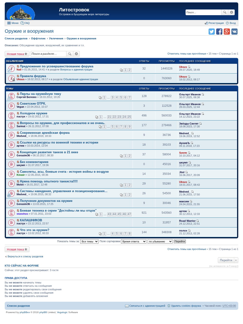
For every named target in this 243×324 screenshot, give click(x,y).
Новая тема (15, 54)
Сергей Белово (27, 97)
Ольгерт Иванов (190, 94)
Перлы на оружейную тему (40, 94)
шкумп (21, 165)
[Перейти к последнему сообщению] (189, 66)
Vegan (20, 106)
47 (129, 214)
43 (109, 214)
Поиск (224, 12)
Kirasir (21, 174)
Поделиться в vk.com (234, 31)
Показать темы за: (68, 241)
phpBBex (25, 312)
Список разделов (18, 305)
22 (114, 117)
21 (109, 117)
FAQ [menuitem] (27, 23)
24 (124, 117)
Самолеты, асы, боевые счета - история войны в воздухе (64, 171)
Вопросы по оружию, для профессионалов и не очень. (62, 123)
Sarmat (21, 126)
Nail (19, 69)
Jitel (181, 172)
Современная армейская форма (45, 132)
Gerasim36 (23, 155)
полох (183, 230)
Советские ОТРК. (33, 103)
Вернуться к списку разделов (25, 256)
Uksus (183, 66)
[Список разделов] (32, 12)
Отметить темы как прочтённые (187, 53)
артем (20, 145)
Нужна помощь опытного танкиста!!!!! (49, 181)
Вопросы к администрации (76, 69)
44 (114, 214)
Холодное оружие (33, 113)
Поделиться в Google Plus (227, 31)
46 (124, 214)
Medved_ (22, 135)
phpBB (43, 312)
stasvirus (22, 213)
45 (119, 214)
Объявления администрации (80, 79)
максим (184, 201)
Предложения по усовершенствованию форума (56, 66)
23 (119, 117)
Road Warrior (187, 220)
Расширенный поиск (231, 12)
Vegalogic (62, 312)
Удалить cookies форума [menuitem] (186, 305)
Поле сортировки (110, 241)
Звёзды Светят (188, 123)
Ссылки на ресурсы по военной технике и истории (59, 142)
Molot (20, 184)
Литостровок (74, 9)
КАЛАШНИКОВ (31, 220)
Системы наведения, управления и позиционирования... (63, 191)
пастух (21, 116)
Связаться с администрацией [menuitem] (147, 305)
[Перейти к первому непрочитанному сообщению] (18, 66)
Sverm (183, 152)
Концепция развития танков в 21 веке (49, 152)
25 (129, 117)
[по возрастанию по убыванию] (160, 241)
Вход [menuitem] (233, 23)
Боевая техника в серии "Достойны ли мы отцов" (58, 210)
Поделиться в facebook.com (219, 31)
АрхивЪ (184, 143)
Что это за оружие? (34, 230)
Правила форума (33, 76)
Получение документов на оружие (46, 201)
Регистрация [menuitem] (216, 23)
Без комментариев (34, 162)
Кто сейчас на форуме (22, 265)
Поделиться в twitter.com (212, 31)
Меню (15, 23)
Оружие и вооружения (29, 31)
